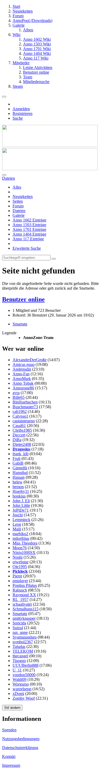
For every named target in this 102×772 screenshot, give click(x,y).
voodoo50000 (24, 674)
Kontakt (8, 756)
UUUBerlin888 (25, 665)
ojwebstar (21, 562)
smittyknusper (24, 618)
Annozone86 (23, 388)
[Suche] (4, 175)
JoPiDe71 (21, 510)
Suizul (18, 627)
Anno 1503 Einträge (29, 225)
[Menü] (4, 96)
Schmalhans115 (25, 609)
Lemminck (21, 519)
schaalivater (22, 604)
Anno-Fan (21, 374)
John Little (21, 505)
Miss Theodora (25, 543)
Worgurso (21, 684)
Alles (17, 187)
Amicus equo (24, 364)
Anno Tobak (23, 383)
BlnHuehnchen (25, 402)
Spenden (9, 730)
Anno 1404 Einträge (29, 234)
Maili (17, 529)
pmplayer (20, 580)
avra (16, 392)
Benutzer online (23, 299)
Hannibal (20, 472)
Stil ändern (12, 708)
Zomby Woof (24, 698)
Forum (18, 206)
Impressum (11, 765)
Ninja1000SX (24, 552)
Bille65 (19, 397)
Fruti (16, 458)
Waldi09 (19, 679)
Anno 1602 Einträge (29, 220)
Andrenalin (22, 369)
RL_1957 (21, 599)
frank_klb (21, 454)
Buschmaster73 (25, 407)
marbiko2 (20, 533)
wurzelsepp (22, 689)
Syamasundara (25, 637)
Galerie (19, 215)
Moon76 (20, 548)
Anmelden (21, 109)
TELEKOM (23, 651)
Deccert (19, 435)
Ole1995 (20, 566)
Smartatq (20, 324)
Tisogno (19, 660)
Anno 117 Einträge (28, 239)
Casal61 (19, 425)
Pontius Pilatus (25, 585)
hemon (18, 486)
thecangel (20, 656)
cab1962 (20, 411)
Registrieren (22, 113)
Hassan (19, 477)
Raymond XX (24, 595)
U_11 (17, 670)
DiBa (17, 439)
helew (17, 482)
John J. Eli (21, 501)
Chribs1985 (22, 430)
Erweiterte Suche (27, 248)
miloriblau (21, 538)
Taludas (19, 646)
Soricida (19, 623)
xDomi (18, 693)
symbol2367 (23, 642)
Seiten (18, 201)
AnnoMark (22, 378)
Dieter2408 (22, 444)
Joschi (18, 515)
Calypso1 (20, 416)
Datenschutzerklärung (20, 747)
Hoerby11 (21, 491)
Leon (17, 524)
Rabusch (20, 590)
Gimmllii (20, 468)
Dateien (19, 210)
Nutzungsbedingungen (20, 738)
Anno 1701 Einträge (29, 229)
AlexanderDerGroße (30, 360)
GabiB (18, 463)
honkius (19, 496)
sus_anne (20, 632)
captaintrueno (24, 421)
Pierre (17, 576)
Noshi (17, 557)
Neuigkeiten (23, 196)
